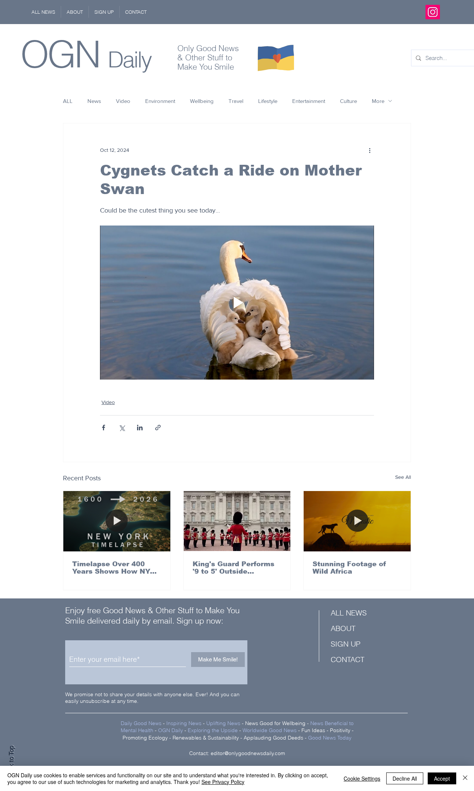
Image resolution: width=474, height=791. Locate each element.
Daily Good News (141, 723)
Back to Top (11, 761)
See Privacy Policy (222, 781)
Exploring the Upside (213, 730)
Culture (348, 101)
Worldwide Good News (270, 730)
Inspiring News (183, 723)
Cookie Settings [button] (362, 778)
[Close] (465, 778)
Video (123, 101)
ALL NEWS (349, 612)
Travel (235, 101)
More (378, 101)
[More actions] (369, 150)
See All (403, 477)
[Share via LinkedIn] (139, 427)
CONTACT (347, 659)
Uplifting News (223, 723)
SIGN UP (345, 643)
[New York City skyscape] (116, 521)
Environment (160, 101)
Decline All (405, 778)
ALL (68, 101)
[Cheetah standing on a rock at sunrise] (357, 521)
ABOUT (343, 628)
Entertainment (308, 101)
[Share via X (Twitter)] (121, 427)
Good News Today (329, 737)
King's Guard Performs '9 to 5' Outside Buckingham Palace (233, 567)
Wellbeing (202, 101)
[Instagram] (432, 12)
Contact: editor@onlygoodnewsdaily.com (237, 753)
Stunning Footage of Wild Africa (349, 567)
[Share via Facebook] (103, 427)
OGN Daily (170, 730)
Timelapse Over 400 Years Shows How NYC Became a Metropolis (113, 567)
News (94, 101)
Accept (442, 778)
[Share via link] (157, 427)
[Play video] (237, 303)
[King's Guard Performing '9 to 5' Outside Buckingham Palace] (237, 521)
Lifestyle (267, 101)
